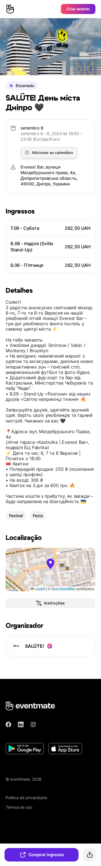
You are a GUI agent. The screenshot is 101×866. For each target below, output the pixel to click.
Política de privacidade (26, 797)
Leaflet (39, 588)
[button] (50, 563)
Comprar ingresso (46, 854)
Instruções (54, 603)
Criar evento (78, 8)
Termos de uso (19, 807)
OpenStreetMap (63, 588)
